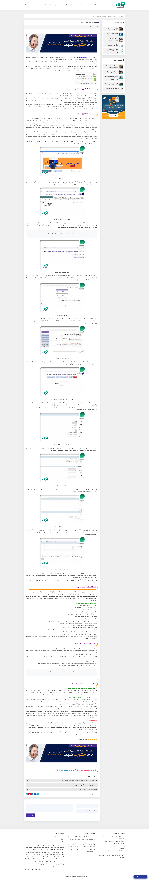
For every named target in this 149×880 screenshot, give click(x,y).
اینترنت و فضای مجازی (54, 5)
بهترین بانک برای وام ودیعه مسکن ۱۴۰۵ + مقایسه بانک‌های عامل (82, 850)
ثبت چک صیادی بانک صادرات (61, 234)
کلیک (92, 582)
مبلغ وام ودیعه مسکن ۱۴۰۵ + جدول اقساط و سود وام (81, 846)
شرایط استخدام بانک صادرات (83, 80)
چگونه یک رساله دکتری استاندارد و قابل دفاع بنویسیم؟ (81, 836)
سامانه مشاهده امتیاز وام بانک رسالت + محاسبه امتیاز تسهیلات (111, 847)
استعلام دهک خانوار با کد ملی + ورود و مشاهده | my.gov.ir (112, 838)
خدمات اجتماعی (42, 5)
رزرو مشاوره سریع (59, 836)
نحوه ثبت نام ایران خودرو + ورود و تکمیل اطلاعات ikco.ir (82, 840)
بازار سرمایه (87, 5)
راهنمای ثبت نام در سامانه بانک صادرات (61, 672)
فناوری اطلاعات (78, 5)
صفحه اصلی (121, 16)
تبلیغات (61, 839)
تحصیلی (102, 5)
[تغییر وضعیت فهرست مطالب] (94, 74)
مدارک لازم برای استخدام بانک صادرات (85, 82)
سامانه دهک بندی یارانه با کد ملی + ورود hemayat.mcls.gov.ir (114, 842)
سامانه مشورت (110, 5)
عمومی (33, 5)
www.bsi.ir (62, 132)
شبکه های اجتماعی (67, 5)
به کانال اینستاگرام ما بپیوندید (86, 770)
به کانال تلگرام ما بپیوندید (65, 770)
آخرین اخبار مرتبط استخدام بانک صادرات (87, 83)
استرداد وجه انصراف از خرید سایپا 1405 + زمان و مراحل (81, 844)
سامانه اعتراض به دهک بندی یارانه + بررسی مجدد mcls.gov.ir (112, 852)
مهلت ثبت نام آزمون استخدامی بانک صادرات (86, 76)
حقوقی (95, 5)
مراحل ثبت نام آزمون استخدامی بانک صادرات (86, 78)
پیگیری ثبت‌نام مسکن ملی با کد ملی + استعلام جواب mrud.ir (111, 857)
